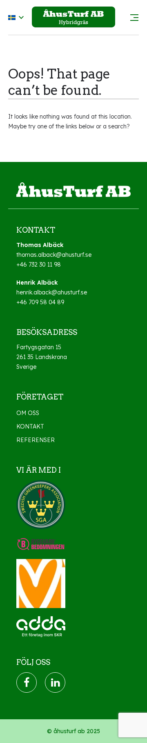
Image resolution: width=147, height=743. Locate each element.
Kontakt (30, 426)
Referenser (35, 440)
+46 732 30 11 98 (38, 264)
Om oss (27, 413)
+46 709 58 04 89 (40, 302)
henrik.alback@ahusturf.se (51, 292)
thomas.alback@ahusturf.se (53, 254)
